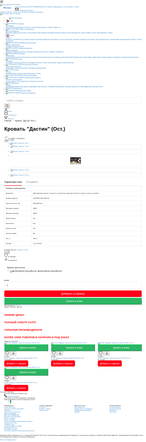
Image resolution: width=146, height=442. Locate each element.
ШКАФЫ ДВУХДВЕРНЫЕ (14, 86)
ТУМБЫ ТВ (56, 27)
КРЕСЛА (46, 52)
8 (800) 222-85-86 (21, 12)
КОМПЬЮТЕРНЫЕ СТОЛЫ (31, 73)
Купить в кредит (47, 7)
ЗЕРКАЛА (50, 57)
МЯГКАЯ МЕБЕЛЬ (26, 48)
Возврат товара (44, 409)
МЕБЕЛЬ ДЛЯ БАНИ (29, 43)
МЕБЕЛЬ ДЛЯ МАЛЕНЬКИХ (70, 33)
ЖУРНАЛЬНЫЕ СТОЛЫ (14, 73)
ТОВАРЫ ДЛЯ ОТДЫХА (32, 77)
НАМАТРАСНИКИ (25, 91)
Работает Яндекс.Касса (8, 440)
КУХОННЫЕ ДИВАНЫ (42, 39)
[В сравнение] (13, 353)
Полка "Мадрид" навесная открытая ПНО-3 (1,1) (114, 358)
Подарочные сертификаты (83, 409)
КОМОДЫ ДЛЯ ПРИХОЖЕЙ (63, 57)
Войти (10, 111)
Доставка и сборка (72, 7)
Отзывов (32, 182)
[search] (7, 106)
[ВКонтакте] (10, 401)
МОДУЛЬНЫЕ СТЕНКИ (45, 27)
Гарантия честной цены (12, 412)
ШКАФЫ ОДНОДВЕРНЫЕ (32, 86)
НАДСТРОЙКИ (86, 33)
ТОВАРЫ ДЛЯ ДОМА (29, 75)
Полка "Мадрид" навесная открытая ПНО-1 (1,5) (67, 358)
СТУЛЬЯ (139, 39)
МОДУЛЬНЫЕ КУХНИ (107, 39)
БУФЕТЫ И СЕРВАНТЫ (14, 39)
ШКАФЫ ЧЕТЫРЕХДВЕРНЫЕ (82, 86)
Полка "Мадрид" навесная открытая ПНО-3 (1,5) (20, 358)
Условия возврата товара (13, 426)
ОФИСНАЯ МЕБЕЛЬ (29, 93)
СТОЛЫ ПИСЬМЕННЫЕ (99, 33)
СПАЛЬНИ (18, 59)
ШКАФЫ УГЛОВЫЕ (65, 86)
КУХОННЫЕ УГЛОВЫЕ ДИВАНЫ (75, 39)
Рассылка (113, 412)
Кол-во (6, 280)
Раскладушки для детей (35, 81)
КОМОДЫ (50, 33)
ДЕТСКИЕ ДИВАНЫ (12, 33)
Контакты (42, 407)
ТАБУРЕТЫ (10, 41)
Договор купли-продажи (12, 416)
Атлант (18, 305)
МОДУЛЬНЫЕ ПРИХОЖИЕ (82, 57)
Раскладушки (21, 81)
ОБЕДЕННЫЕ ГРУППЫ (128, 39)
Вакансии (7, 410)
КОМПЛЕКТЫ (37, 52)
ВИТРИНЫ (19, 27)
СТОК (11, 21)
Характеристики (13, 182)
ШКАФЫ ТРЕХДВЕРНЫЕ (49, 86)
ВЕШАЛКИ (9, 57)
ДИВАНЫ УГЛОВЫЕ (26, 52)
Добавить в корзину (73, 293)
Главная (7, 121)
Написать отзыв (22, 250)
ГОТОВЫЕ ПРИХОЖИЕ (38, 57)
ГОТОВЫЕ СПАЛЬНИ (13, 63)
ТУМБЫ (110, 33)
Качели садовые (11, 81)
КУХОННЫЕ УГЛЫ (93, 39)
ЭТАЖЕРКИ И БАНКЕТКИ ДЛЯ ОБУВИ (125, 57)
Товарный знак (9, 424)
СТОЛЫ (14, 46)
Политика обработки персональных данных (19, 430)
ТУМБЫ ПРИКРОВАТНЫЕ (65, 63)
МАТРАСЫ (18, 88)
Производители (79, 407)
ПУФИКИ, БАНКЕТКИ (56, 52)
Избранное (12, 115)
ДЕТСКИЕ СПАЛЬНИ (27, 33)
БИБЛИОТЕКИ (11, 27)
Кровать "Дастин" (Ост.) (25, 121)
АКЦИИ (76, 412)
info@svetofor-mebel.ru (26, 10)
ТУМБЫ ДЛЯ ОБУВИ (99, 57)
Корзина (11, 119)
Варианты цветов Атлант (16, 267)
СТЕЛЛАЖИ (24, 68)
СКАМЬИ (9, 46)
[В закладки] (7, 353)
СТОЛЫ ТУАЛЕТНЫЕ (49, 63)
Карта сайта (43, 410)
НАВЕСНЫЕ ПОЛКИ (12, 68)
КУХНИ (11, 35)
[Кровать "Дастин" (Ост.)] (76, 143)
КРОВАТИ (57, 33)
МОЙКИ (117, 39)
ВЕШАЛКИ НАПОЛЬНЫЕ (21, 57)
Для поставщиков (10, 413)
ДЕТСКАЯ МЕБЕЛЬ (28, 29)
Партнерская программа (82, 410)
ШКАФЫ (109, 57)
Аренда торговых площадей (14, 409)
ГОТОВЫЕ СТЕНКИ (30, 27)
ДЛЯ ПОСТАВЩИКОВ (34, 7)
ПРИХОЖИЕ (20, 54)
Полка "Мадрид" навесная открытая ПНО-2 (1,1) (20, 382)
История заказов (115, 409)
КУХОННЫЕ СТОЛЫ (57, 39)
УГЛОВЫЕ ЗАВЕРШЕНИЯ (37, 68)
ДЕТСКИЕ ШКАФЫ (40, 33)
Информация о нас (59, 7)
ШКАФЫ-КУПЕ (98, 86)
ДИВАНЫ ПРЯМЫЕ (12, 52)
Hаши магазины (20, 7)
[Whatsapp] (10, 402)
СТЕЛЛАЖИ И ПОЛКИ (30, 64)
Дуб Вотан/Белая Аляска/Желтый (49, 271)
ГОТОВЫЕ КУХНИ (28, 39)
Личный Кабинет (115, 407)
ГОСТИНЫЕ (20, 24)
